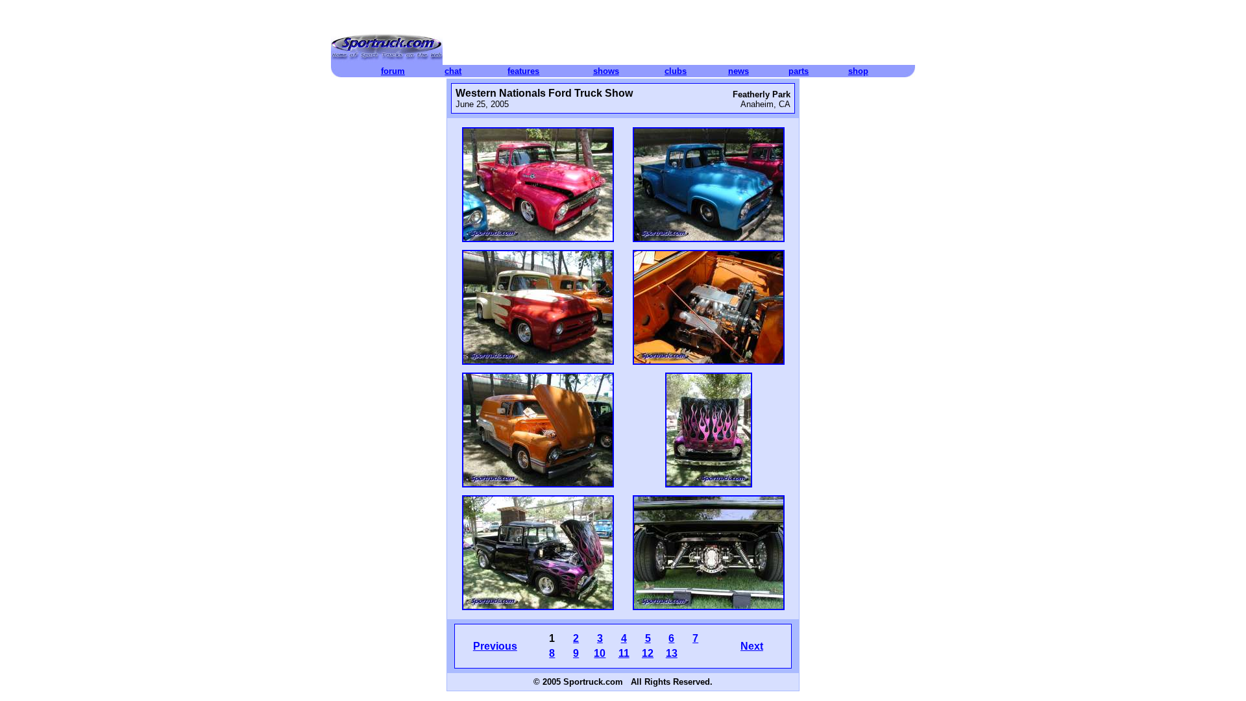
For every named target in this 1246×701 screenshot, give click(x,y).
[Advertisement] (679, 35)
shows (606, 71)
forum (393, 71)
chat (453, 71)
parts (798, 71)
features (523, 71)
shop (858, 71)
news (738, 71)
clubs (676, 71)
